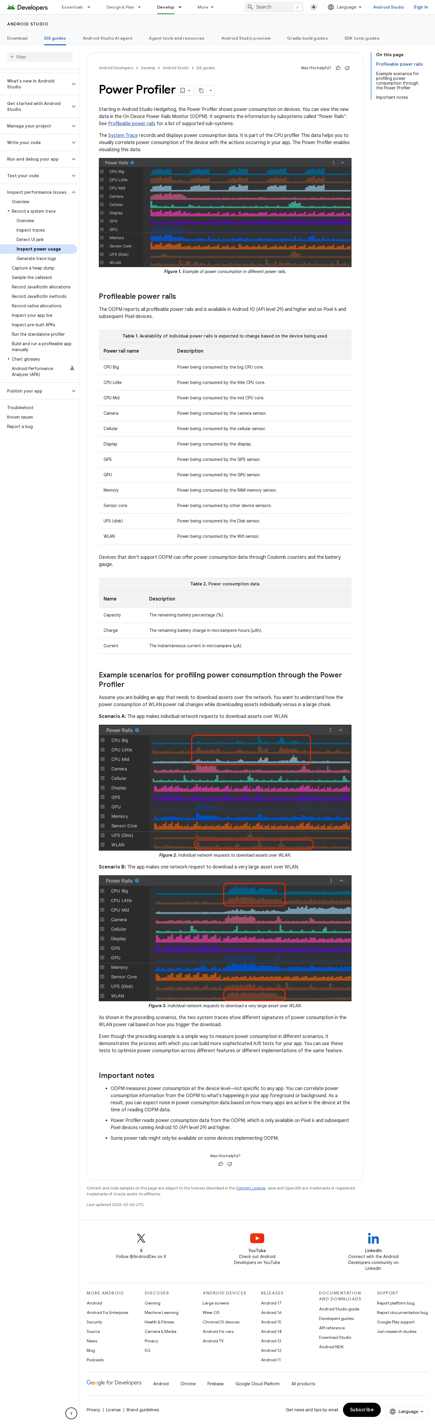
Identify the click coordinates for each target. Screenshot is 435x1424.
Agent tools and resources (176, 38)
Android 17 (271, 1303)
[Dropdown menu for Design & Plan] (142, 7)
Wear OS (211, 1312)
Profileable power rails (131, 124)
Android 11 (271, 1359)
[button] (35, 84)
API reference (332, 1328)
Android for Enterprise (107, 1312)
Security (94, 1322)
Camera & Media (160, 1331)
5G (148, 1350)
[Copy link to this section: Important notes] (160, 1076)
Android (94, 1303)
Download (17, 38)
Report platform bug (396, 1303)
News (92, 1341)
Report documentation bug (402, 1312)
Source (93, 1331)
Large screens (216, 1303)
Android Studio (389, 7)
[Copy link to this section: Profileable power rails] (182, 297)
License (113, 1409)
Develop (166, 7)
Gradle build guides (307, 38)
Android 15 (271, 1322)
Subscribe (362, 1410)
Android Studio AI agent (108, 38)
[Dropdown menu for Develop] (183, 7)
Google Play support (396, 1322)
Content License (250, 1188)
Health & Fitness (159, 1322)
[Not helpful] (347, 68)
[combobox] (274, 7)
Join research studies (396, 1331)
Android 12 (271, 1350)
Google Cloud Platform (258, 1383)
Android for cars (218, 1331)
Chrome (188, 1383)
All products (303, 1383)
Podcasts (95, 1359)
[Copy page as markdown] (201, 90)
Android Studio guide (339, 1309)
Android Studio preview (246, 38)
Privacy (151, 1341)
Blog (91, 1350)
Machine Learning (161, 1312)
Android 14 (271, 1331)
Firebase (215, 1383)
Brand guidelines (143, 1409)
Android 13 (271, 1341)
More (203, 7)
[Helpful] (338, 68)
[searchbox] (39, 57)
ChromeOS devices (221, 1322)
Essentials (72, 7)
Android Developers (116, 67)
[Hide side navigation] (71, 1413)
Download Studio (335, 1337)
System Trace (123, 135)
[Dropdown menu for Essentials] (91, 7)
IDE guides (55, 38)
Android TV (213, 1341)
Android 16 (271, 1312)
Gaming (152, 1303)
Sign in (421, 7)
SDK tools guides (362, 38)
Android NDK (331, 1346)
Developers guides (336, 1318)
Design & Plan (120, 7)
